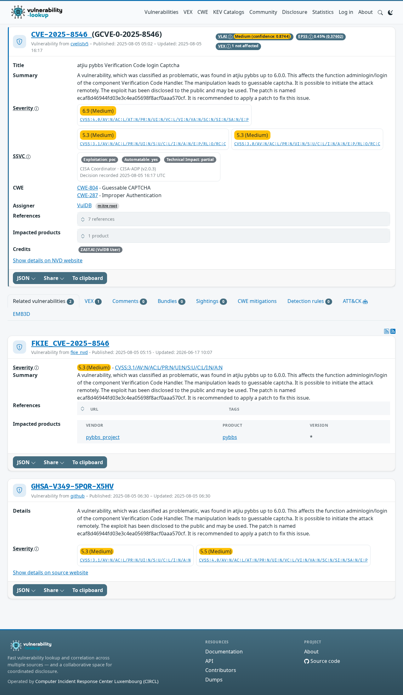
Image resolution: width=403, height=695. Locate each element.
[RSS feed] (392, 331)
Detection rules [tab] (308, 301)
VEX (188, 12)
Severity (23, 108)
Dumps (214, 679)
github (78, 496)
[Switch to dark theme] (390, 12)
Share (52, 278)
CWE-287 (87, 195)
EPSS (303, 36)
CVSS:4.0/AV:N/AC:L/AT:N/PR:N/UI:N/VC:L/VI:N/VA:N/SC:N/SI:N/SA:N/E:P (164, 119)
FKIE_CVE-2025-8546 (70, 343)
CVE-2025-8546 (61, 34)
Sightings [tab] (210, 301)
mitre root (107, 205)
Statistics (323, 12)
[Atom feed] (386, 331)
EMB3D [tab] (21, 313)
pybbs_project (103, 437)
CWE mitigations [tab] (257, 301)
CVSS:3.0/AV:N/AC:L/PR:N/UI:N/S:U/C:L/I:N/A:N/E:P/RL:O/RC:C (307, 144)
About (365, 12)
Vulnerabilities (162, 12)
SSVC (19, 156)
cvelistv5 (79, 44)
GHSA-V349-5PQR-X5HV (72, 486)
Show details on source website (50, 572)
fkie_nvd (79, 352)
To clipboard (87, 278)
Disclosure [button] (294, 12)
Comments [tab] (128, 301)
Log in (346, 12)
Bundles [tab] (170, 301)
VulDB (84, 205)
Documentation (224, 651)
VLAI (223, 36)
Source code (324, 661)
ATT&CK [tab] (353, 301)
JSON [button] (24, 278)
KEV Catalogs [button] (228, 12)
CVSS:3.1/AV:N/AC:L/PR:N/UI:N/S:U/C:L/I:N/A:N (169, 367)
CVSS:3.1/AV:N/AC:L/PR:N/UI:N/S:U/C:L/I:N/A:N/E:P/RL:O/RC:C (153, 144)
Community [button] (263, 12)
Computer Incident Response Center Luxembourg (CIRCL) (96, 681)
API (209, 661)
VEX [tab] (92, 301)
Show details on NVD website (47, 260)
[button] (380, 12)
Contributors (220, 670)
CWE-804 (87, 187)
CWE (202, 12)
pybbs (230, 437)
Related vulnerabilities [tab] (42, 301)
